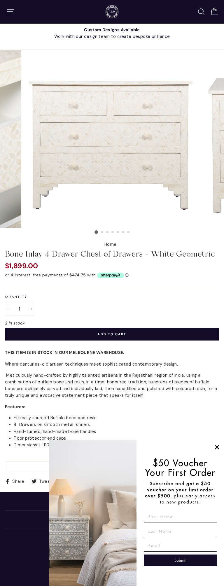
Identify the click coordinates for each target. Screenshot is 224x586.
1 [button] (96, 232)
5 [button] (118, 232)
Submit (180, 560)
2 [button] (102, 232)
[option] (112, 33)
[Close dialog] (217, 447)
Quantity (16, 297)
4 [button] (112, 232)
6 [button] (123, 232)
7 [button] (128, 232)
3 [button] (107, 232)
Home (110, 244)
